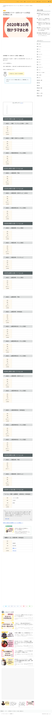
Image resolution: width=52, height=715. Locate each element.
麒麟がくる (14, 548)
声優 (39, 82)
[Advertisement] (18, 46)
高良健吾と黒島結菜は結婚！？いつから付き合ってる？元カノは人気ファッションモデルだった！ (44, 34)
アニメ (39, 49)
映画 (24, 1)
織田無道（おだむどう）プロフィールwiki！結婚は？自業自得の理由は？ (44, 14)
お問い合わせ (38, 1)
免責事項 (11, 713)
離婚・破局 (40, 95)
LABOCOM (3, 1)
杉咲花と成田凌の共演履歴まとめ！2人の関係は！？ (13, 522)
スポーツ (39, 59)
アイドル (39, 46)
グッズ (39, 51)
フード (39, 69)
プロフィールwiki (41, 72)
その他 (39, 43)
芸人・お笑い (40, 93)
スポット (39, 56)
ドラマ (21, 1)
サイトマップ (44, 1)
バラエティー (40, 67)
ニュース (33, 1)
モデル (39, 77)
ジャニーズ (29, 1)
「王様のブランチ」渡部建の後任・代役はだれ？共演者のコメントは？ (44, 19)
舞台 (39, 90)
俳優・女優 (40, 80)
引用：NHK (7, 518)
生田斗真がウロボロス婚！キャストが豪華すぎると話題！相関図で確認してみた (44, 24)
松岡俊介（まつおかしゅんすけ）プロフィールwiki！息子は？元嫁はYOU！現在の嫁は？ (44, 29)
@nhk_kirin (14, 550)
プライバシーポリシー (5, 713)
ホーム (18, 1)
